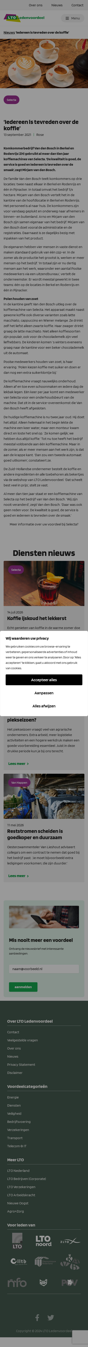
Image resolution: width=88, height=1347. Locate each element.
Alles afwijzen (44, 706)
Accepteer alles (44, 679)
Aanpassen (44, 692)
